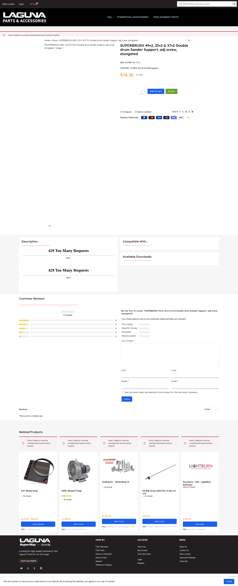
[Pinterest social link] (186, 111)
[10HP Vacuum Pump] (78, 471)
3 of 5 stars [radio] (144, 324)
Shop (54, 40)
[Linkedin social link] (189, 111)
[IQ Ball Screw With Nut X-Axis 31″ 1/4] (159, 471)
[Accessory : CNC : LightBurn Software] (200, 467)
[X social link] (183, 111)
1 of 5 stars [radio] (140, 324)
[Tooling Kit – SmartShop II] (119, 467)
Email (175, 381)
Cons (174, 370)
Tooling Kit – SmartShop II (115, 482)
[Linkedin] (41, 568)
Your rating (127, 324)
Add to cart (156, 91)
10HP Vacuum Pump (71, 491)
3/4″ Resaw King (29, 491)
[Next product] (191, 40)
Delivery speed (128, 336)
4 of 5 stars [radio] (146, 324)
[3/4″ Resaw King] (38, 471)
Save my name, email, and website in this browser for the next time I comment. (161, 392)
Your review (128, 340)
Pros (124, 370)
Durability (126, 332)
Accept (229, 581)
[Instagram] (28, 568)
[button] (78, 524)
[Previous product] (185, 40)
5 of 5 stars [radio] (148, 324)
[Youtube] (21, 568)
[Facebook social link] (179, 111)
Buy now (171, 91)
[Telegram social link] (192, 111)
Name (125, 381)
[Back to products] (188, 40)
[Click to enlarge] (49, 226)
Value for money (129, 328)
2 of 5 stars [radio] (142, 324)
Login (21, 4)
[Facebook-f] (34, 568)
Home (47, 40)
